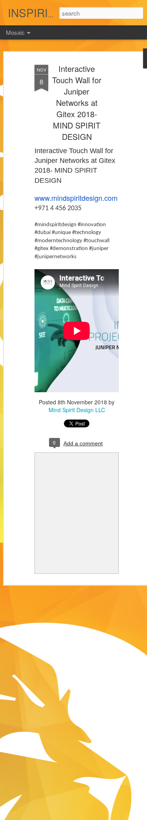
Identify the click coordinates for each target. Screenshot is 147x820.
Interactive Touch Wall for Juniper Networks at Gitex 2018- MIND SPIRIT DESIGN (77, 102)
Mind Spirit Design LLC (77, 410)
